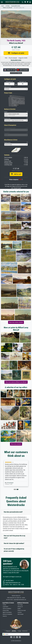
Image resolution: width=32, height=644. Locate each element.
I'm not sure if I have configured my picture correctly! (14, 550)
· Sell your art (20, 606)
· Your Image (20, 604)
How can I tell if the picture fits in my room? (14, 537)
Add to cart (17, 174)
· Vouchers (19, 612)
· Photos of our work (21, 610)
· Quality (19, 608)
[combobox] (16, 89)
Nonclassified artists (15, 6)
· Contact (4, 604)
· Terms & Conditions (6, 608)
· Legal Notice (5, 606)
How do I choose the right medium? (14, 543)
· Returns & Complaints (7, 614)
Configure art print (17, 53)
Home (2, 6)
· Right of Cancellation (7, 612)
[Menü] (1, 2)
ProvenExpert (10, 482)
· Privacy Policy (5, 610)
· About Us (4, 616)
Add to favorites (23, 70)
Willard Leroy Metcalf (7, 7)
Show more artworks (16, 444)
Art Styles (8, 6)
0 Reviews (19, 73)
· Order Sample (20, 614)
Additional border (7, 87)
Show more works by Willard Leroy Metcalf (16, 382)
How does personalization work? (13, 512)
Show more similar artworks (16, 322)
